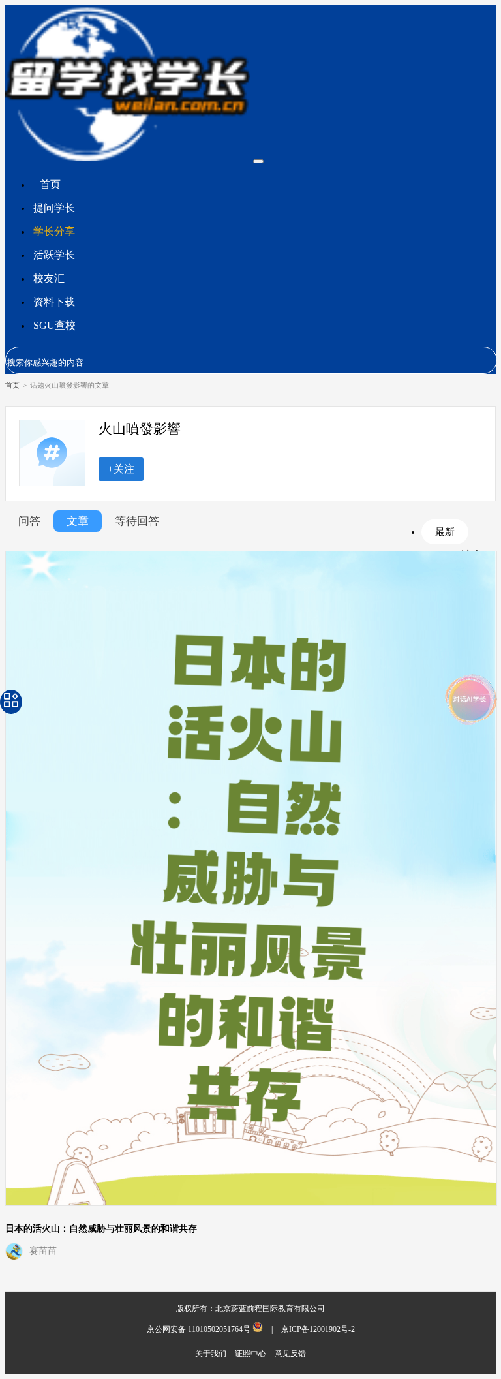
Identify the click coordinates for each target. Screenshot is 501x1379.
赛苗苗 (43, 1251)
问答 (29, 521)
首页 (50, 184)
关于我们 (211, 1353)
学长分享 (54, 231)
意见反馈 (290, 1353)
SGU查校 (54, 325)
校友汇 (49, 278)
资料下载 (54, 301)
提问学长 (54, 207)
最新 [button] (445, 531)
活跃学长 (54, 254)
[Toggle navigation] (258, 161)
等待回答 (137, 521)
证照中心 (251, 1353)
